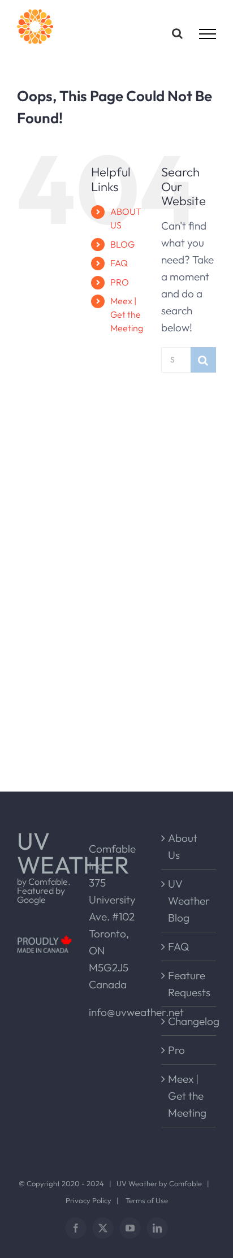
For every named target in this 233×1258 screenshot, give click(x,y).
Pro (176, 1050)
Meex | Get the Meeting (126, 314)
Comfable (185, 1183)
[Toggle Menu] (208, 34)
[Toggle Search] (177, 33)
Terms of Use (147, 1200)
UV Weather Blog (189, 900)
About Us (182, 846)
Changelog (189, 1021)
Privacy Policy (88, 1200)
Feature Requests (189, 984)
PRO (119, 282)
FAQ (119, 263)
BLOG (122, 244)
